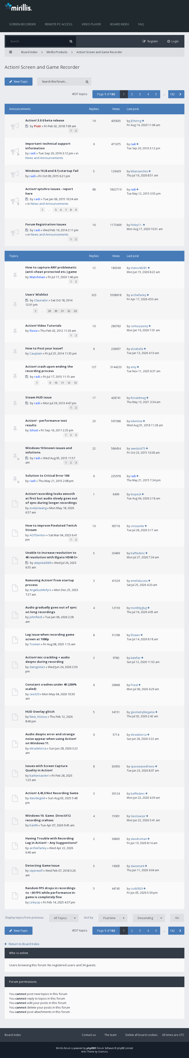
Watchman (37, 277)
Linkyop (35, 902)
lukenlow (136, 421)
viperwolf (36, 870)
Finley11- (136, 225)
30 (56, 311)
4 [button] (148, 94)
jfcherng (136, 121)
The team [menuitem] (110, 1035)
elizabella (137, 349)
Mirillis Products (57, 52)
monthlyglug (139, 608)
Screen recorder (22, 24)
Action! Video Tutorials (43, 325)
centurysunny (139, 326)
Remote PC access (58, 24)
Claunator (41, 300)
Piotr (37, 126)
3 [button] (140, 94)
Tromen (35, 644)
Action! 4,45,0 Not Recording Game (51, 793)
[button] (180, 94)
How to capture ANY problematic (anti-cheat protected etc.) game (51, 269)
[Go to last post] (143, 121)
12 (69, 382)
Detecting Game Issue (42, 865)
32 (69, 311)
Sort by (99, 918)
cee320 (34, 694)
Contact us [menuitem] (89, 1035)
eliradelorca (38, 748)
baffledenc (138, 553)
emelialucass (139, 581)
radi (33, 153)
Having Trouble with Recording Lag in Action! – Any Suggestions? (51, 840)
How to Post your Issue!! (44, 348)
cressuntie (137, 526)
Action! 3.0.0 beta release (44, 120)
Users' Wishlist (36, 294)
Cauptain (36, 353)
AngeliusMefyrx (40, 590)
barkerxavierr (39, 775)
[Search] (71, 41)
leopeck (136, 494)
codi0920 (137, 889)
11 (62, 382)
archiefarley (138, 295)
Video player (91, 24)
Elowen (135, 635)
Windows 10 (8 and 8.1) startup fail (51, 171)
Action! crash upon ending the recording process (49, 368)
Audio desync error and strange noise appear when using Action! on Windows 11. (50, 738)
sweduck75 (138, 448)
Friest (134, 685)
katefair (136, 658)
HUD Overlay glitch (40, 711)
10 (56, 382)
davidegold (37, 798)
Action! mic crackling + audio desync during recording (47, 659)
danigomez (37, 667)
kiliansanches (139, 171)
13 (75, 382)
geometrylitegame (143, 712)
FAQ (141, 24)
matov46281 (139, 268)
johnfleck (36, 617)
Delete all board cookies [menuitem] (141, 1035)
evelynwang (38, 508)
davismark (137, 866)
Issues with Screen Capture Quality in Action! (46, 768)
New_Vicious (38, 717)
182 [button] (172, 94)
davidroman (139, 839)
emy (133, 367)
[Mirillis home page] (19, 6)
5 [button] (156, 94)
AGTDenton (38, 535)
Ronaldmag (138, 398)
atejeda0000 (42, 563)
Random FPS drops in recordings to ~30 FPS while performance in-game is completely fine (50, 892)
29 (49, 311)
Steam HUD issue (38, 397)
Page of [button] (106, 94)
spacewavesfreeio (142, 766)
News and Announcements (44, 158)
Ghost (34, 430)
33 (75, 311)
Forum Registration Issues (45, 224)
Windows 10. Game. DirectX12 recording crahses (48, 817)
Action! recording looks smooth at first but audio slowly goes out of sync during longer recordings (51, 498)
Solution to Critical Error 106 (47, 475)
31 (62, 311)
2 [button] (132, 94)
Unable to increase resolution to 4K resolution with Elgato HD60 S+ (51, 555)
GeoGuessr (138, 816)
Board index (119, 24)
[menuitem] (173, 41)
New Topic (21, 82)
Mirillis (59, 1048)
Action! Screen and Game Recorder (99, 52)
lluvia (34, 331)
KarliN (34, 825)
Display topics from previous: (36, 918)
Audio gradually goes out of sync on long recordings (51, 609)
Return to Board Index (24, 944)
